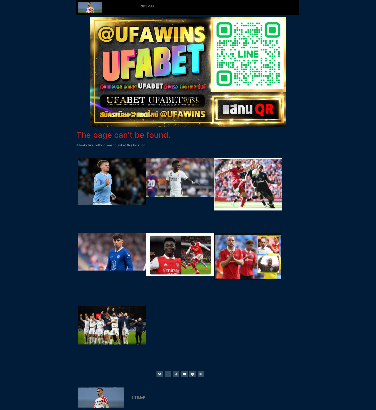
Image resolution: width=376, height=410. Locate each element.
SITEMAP (147, 6)
